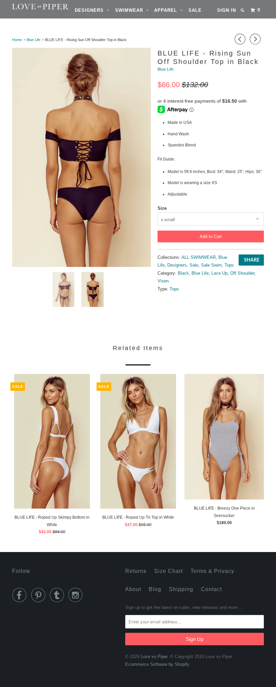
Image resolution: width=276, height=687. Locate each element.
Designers (91, 10)
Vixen (163, 280)
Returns (135, 571)
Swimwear (130, 10)
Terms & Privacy (212, 571)
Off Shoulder (242, 273)
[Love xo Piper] (33, 6)
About (133, 589)
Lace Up (219, 273)
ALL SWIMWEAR (198, 257)
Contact (211, 589)
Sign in (226, 10)
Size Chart (168, 571)
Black (183, 273)
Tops (229, 265)
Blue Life (166, 69)
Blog (155, 589)
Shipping (181, 589)
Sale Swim (211, 265)
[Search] (243, 10)
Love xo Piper (154, 656)
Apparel (167, 10)
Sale (195, 10)
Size (162, 208)
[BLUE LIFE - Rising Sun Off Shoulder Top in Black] (81, 157)
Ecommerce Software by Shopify (157, 664)
